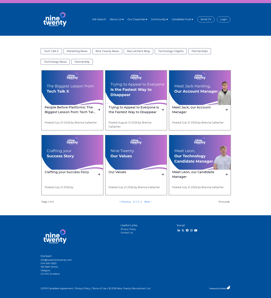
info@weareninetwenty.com (56, 260)
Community (158, 19)
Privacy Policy (128, 229)
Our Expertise (137, 19)
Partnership (82, 61)
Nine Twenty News (107, 51)
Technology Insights (170, 51)
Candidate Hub (181, 19)
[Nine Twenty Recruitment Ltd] (55, 19)
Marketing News (77, 51)
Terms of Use (99, 288)
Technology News (55, 61)
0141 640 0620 (49, 263)
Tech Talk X (51, 51)
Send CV (206, 19)
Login (223, 19)
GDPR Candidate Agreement (57, 288)
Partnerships (200, 51)
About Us (116, 19)
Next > (148, 201)
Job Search (99, 19)
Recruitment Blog (138, 51)
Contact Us (127, 232)
